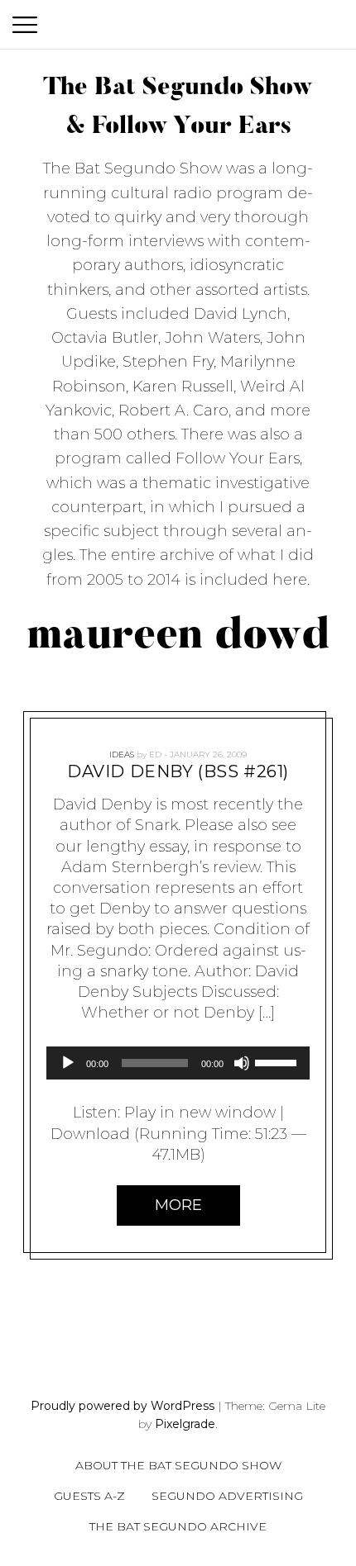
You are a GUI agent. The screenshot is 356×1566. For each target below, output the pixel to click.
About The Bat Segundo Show (178, 1465)
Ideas (121, 754)
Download (90, 1133)
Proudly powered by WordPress (122, 1405)
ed (155, 754)
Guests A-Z (89, 1495)
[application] (178, 1063)
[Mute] (241, 1063)
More (178, 1204)
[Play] (68, 1063)
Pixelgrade (185, 1424)
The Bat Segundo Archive (178, 1526)
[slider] (278, 1061)
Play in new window (200, 1112)
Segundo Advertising (227, 1495)
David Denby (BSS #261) (178, 771)
